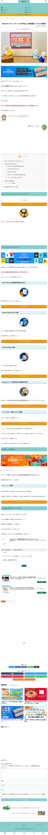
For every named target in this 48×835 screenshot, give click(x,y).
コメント (3, 767)
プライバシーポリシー (40, 824)
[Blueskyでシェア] (29, 509)
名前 (2, 780)
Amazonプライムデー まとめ (12, 186)
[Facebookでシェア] (8, 513)
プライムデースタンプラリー (11, 163)
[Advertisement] (24, 142)
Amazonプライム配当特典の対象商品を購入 (16, 174)
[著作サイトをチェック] (12, 673)
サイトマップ (24, 826)
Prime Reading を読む (12, 171)
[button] (36, 667)
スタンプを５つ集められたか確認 (14, 177)
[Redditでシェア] (29, 513)
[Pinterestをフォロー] (12, 676)
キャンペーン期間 (11, 183)
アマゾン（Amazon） (11, 601)
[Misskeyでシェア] (40, 509)
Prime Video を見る (24, 306)
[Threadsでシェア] (18, 513)
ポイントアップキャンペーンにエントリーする (24, 203)
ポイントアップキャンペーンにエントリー (14, 161)
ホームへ (24, 565)
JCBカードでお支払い (9, 180)
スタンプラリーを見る (24, 423)
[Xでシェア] (8, 509)
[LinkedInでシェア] (29, 516)
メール (3, 785)
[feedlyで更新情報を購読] (35, 676)
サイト (2, 789)
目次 (23, 156)
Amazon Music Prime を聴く (13, 168)
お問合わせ (24, 824)
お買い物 (3, 601)
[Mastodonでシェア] (18, 509)
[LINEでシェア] (8, 516)
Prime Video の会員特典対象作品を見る (15, 166)
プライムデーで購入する (24, 405)
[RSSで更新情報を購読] (24, 679)
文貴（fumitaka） (18, 549)
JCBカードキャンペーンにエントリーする (24, 501)
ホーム (8, 824)
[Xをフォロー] (35, 673)
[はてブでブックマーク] (40, 513)
